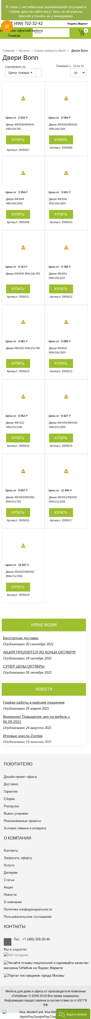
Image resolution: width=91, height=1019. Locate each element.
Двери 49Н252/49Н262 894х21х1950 (20, 574)
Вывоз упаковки (16, 813)
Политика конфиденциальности (28, 909)
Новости (10, 895)
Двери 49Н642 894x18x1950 (58, 350)
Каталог (24, 50)
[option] (23, 98)
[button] (73, 1014)
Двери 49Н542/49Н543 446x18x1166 (63, 126)
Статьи (9, 880)
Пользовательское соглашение (28, 917)
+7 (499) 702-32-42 (25, 23)
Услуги (9, 865)
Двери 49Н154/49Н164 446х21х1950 (63, 424)
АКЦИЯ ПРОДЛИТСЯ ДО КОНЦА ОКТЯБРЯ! (39, 643)
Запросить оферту (18, 858)
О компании (13, 902)
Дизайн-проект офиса (20, 777)
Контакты (11, 850)
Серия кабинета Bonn (50, 50)
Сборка (9, 799)
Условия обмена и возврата (25, 828)
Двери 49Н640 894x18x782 (23, 273)
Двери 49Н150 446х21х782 (23, 348)
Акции (8, 887)
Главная (8, 50)
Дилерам (10, 872)
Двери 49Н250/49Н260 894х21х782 (20, 499)
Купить (18, 140)
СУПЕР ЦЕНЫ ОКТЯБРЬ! (24, 657)
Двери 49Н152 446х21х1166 (15, 424)
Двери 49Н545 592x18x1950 (58, 201)
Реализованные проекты (22, 821)
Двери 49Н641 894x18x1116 (58, 275)
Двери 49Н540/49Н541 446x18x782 (20, 126)
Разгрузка (11, 806)
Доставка (11, 784)
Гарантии (10, 791)
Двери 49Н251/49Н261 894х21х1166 (63, 499)
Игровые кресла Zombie (23, 727)
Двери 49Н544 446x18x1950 (15, 201)
